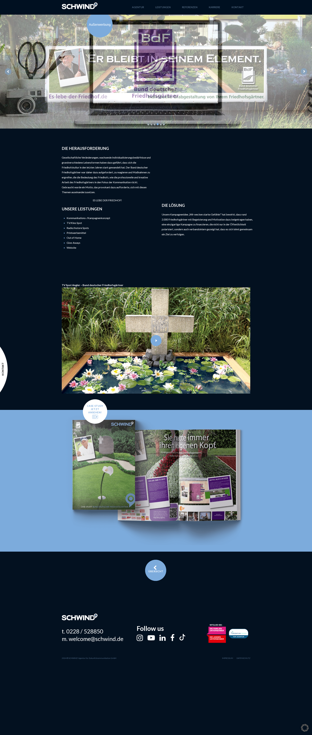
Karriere (214, 7)
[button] (305, 728)
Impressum (227, 658)
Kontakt (238, 7)
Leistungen (163, 7)
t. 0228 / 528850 (82, 631)
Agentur (138, 7)
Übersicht (155, 571)
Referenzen (189, 7)
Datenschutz (243, 658)
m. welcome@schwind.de (92, 639)
